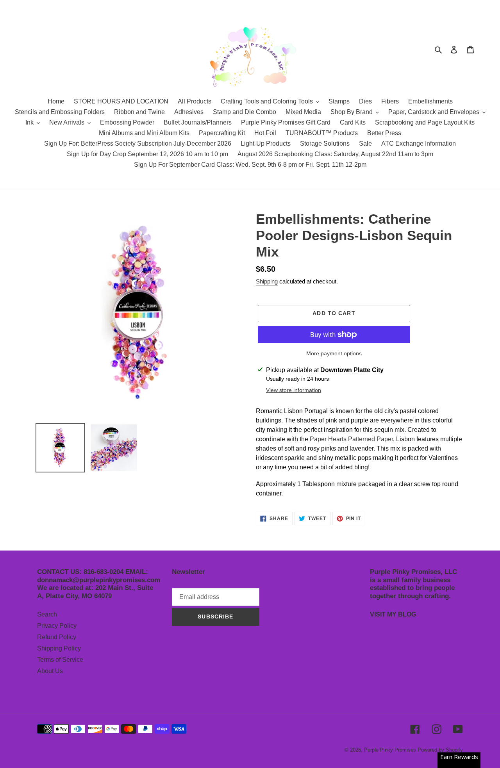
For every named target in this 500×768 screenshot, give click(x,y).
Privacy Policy (57, 625)
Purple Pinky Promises (391, 750)
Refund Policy (56, 637)
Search (47, 614)
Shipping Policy (59, 648)
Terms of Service (60, 659)
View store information (293, 390)
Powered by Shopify (440, 750)
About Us (50, 671)
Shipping (267, 281)
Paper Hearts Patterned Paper (350, 439)
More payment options (334, 353)
